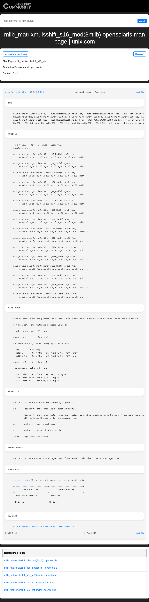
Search (142, 21)
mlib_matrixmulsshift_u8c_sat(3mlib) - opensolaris (30, 590)
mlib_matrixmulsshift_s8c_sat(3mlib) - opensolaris (30, 575)
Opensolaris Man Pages (16, 54)
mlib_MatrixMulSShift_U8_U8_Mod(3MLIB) (34, 527)
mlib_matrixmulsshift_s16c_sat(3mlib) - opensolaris (30, 560)
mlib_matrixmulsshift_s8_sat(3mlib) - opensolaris (29, 582)
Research (139, 54)
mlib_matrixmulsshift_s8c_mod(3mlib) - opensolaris (30, 568)
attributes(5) (25, 480)
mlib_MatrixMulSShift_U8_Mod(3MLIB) (25, 92)
